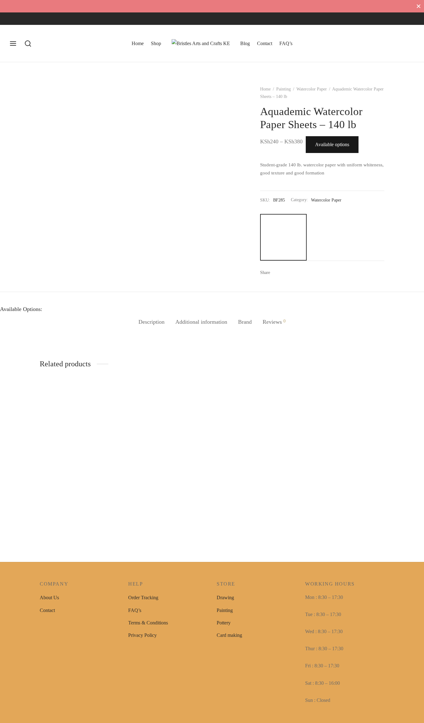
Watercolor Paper (311, 89)
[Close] (418, 6)
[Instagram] (26, 18)
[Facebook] (14, 18)
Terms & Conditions (148, 622)
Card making (229, 635)
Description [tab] (151, 322)
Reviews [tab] (274, 322)
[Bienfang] (283, 237)
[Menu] (13, 43)
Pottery (224, 622)
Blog (245, 43)
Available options (332, 144)
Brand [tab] (245, 322)
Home (138, 43)
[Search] (28, 43)
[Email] (295, 272)
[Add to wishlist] (117, 485)
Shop (156, 43)
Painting (283, 89)
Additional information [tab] (201, 322)
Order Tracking (143, 597)
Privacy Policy (142, 635)
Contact (264, 43)
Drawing (225, 597)
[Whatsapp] (38, 18)
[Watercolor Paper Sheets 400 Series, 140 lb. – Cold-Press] (79, 438)
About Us (49, 597)
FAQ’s (285, 43)
